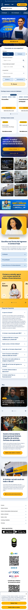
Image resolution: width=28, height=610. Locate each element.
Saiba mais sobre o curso (9, 110)
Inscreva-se (9, 107)
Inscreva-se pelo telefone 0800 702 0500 (15, 1)
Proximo (26, 54)
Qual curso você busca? (7, 57)
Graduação (4, 12)
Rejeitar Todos (14, 603)
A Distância (7, 79)
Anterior (2, 54)
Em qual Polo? (5, 70)
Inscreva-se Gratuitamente (23, 5)
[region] (14, 601)
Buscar (25, 8)
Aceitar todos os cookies (14, 607)
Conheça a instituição (13, 149)
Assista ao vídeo (13, 153)
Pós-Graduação (15, 12)
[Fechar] (26, 593)
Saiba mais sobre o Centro (12, 452)
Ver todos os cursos (7, 131)
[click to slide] (11, 302)
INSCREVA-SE (14, 41)
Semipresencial (20, 79)
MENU (2, 5)
